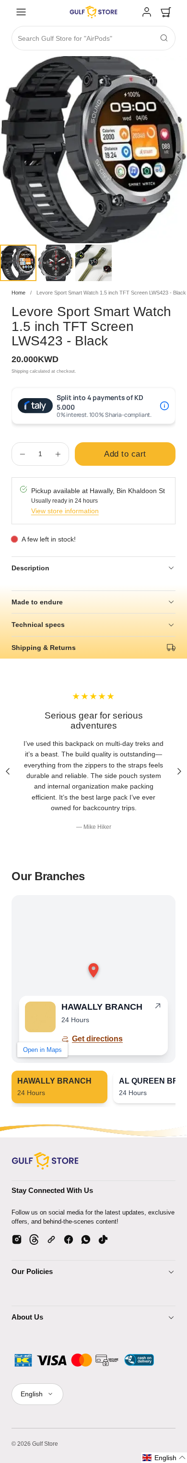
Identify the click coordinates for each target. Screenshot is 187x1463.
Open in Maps (42, 1049)
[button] (21, 12)
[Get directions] (157, 1008)
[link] (146, 12)
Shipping (20, 371)
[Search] (164, 37)
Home (18, 292)
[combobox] (93, 38)
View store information (65, 511)
